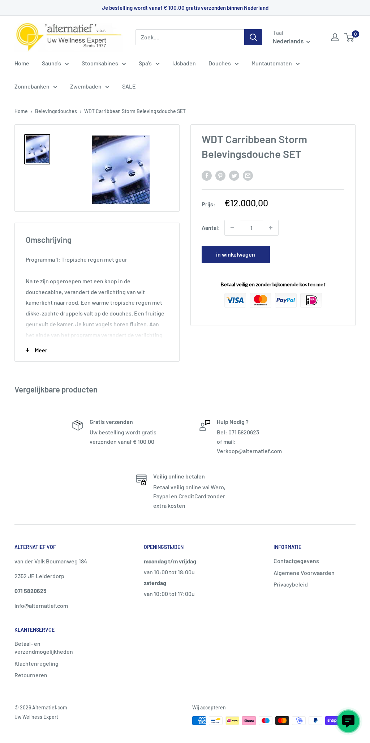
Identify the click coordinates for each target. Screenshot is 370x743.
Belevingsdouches (56, 111)
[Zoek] (253, 37)
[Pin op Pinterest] (220, 175)
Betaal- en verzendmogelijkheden (43, 647)
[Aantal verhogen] (270, 227)
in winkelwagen (235, 254)
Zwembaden (86, 86)
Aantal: (211, 227)
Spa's (145, 63)
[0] (349, 37)
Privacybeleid (291, 584)
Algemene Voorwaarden (304, 572)
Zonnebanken (32, 86)
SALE (129, 86)
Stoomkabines (100, 63)
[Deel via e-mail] (248, 175)
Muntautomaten (271, 63)
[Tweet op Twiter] (234, 175)
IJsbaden (184, 63)
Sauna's (51, 63)
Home (21, 63)
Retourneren (30, 674)
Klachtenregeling (36, 663)
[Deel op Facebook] (207, 175)
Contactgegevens (296, 560)
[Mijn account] (335, 37)
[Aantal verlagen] (232, 227)
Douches (219, 63)
